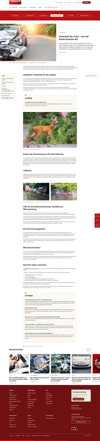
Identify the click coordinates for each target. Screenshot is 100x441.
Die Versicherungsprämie (7, 93)
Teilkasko (4, 86)
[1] (56, 272)
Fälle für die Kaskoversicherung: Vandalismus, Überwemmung (8, 90)
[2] (58, 272)
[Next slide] (89, 349)
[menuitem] (13, 7)
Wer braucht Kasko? (6, 95)
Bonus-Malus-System (32, 105)
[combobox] (55, 7)
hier (42, 268)
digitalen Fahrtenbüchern (50, 336)
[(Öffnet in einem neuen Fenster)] (71, 429)
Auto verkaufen (65, 326)
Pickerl (32, 317)
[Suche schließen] (65, 7)
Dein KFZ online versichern (7, 98)
